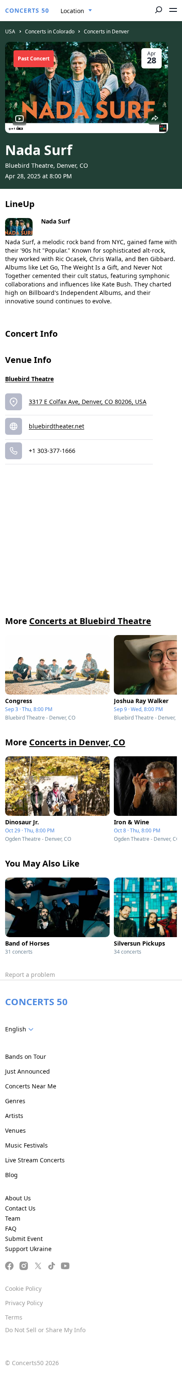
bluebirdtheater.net (56, 426)
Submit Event (24, 1239)
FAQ (11, 1228)
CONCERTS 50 (27, 10)
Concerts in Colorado (49, 31)
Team (12, 1218)
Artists (14, 1116)
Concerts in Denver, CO (77, 742)
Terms (13, 1317)
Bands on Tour (25, 1056)
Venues (15, 1130)
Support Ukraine (28, 1249)
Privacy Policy (24, 1303)
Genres (15, 1101)
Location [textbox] (72, 11)
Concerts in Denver (106, 31)
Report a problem (30, 975)
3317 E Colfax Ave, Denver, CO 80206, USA (87, 402)
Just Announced (27, 1071)
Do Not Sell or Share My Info (45, 1330)
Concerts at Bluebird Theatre (90, 621)
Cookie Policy (23, 1288)
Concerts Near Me (30, 1086)
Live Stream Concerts (35, 1160)
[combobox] (76, 11)
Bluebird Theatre (29, 379)
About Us (18, 1198)
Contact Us (20, 1208)
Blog (11, 1175)
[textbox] (21, 1029)
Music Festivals (26, 1145)
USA (10, 31)
